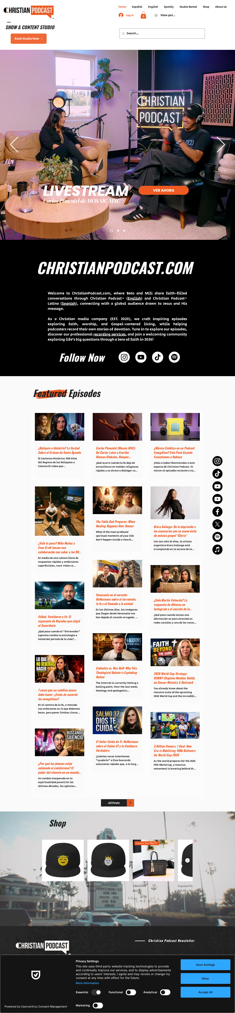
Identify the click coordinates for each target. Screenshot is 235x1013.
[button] (143, 15)
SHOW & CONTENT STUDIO (29, 27)
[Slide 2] (118, 231)
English (134, 298)
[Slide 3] (124, 231)
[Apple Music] (217, 550)
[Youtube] (217, 486)
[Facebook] (217, 512)
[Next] (221, 145)
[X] (217, 524)
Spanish (69, 303)
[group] (117, 866)
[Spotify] (217, 537)
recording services (109, 334)
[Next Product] (187, 860)
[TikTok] (217, 474)
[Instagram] (217, 461)
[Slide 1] (111, 230)
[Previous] (14, 145)
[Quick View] (63, 860)
